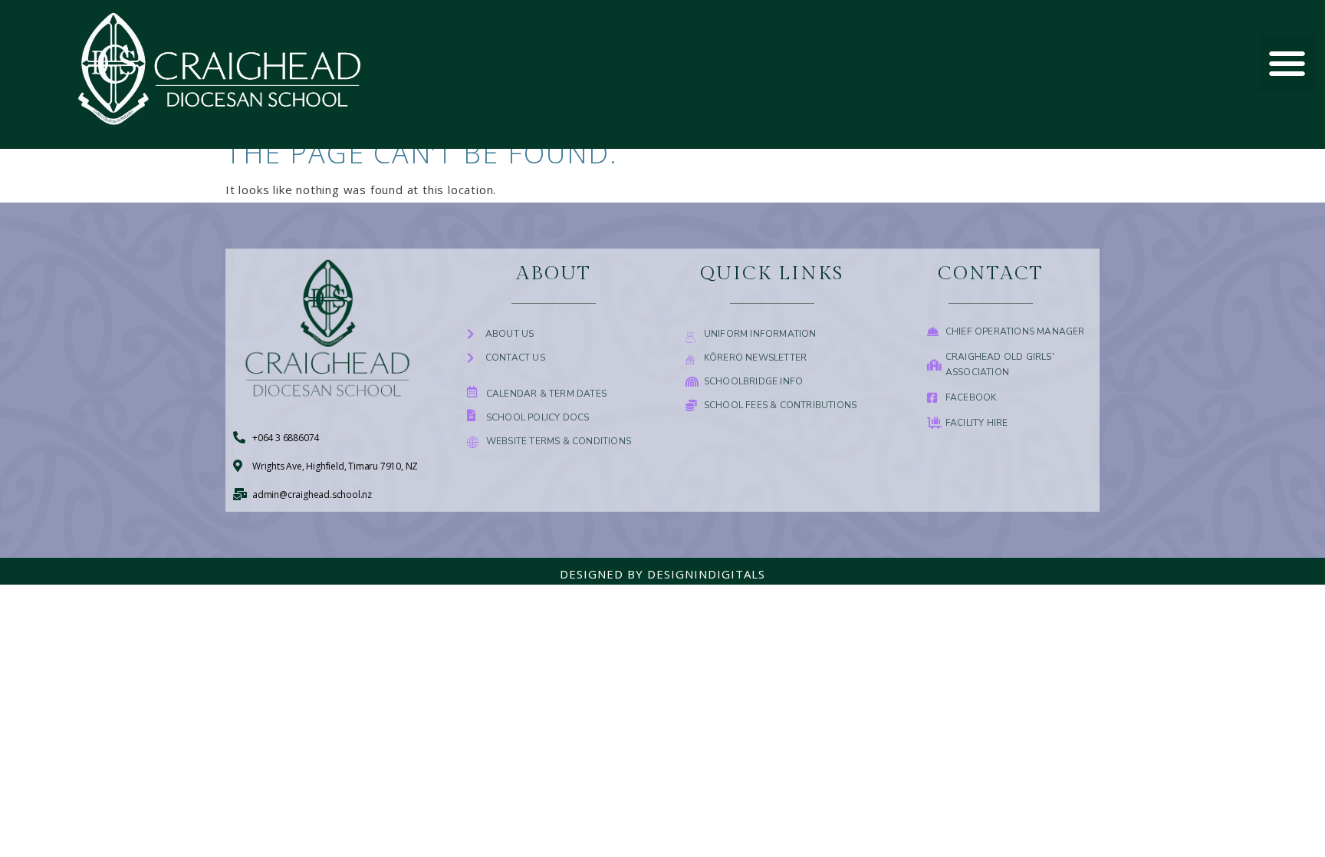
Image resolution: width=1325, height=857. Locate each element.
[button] (1287, 63)
